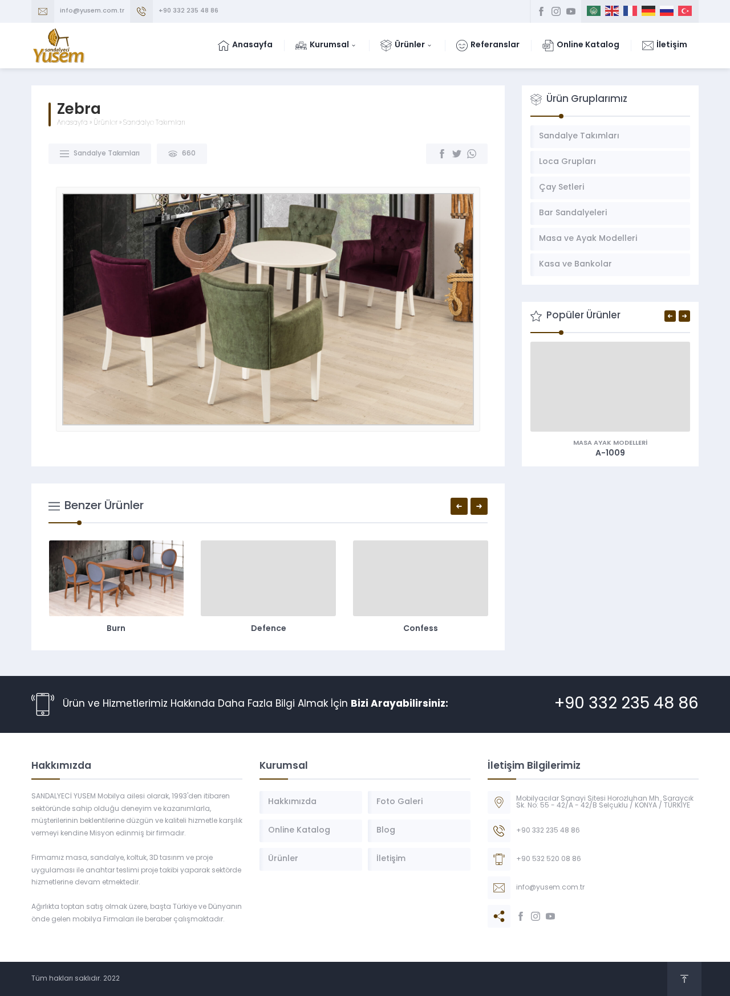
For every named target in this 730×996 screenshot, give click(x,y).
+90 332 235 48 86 (188, 11)
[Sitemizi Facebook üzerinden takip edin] (541, 11)
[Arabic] (594, 11)
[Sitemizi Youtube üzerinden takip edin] (570, 11)
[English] (612, 11)
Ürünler (105, 123)
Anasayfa (72, 123)
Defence (268, 629)
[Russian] (667, 11)
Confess (420, 629)
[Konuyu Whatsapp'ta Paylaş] (471, 153)
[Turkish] (685, 11)
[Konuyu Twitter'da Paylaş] (456, 153)
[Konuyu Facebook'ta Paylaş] (442, 153)
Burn (116, 629)
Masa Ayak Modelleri (610, 443)
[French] (630, 11)
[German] (649, 11)
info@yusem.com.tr (92, 11)
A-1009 (610, 453)
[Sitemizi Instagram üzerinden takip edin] (556, 11)
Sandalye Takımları (154, 123)
